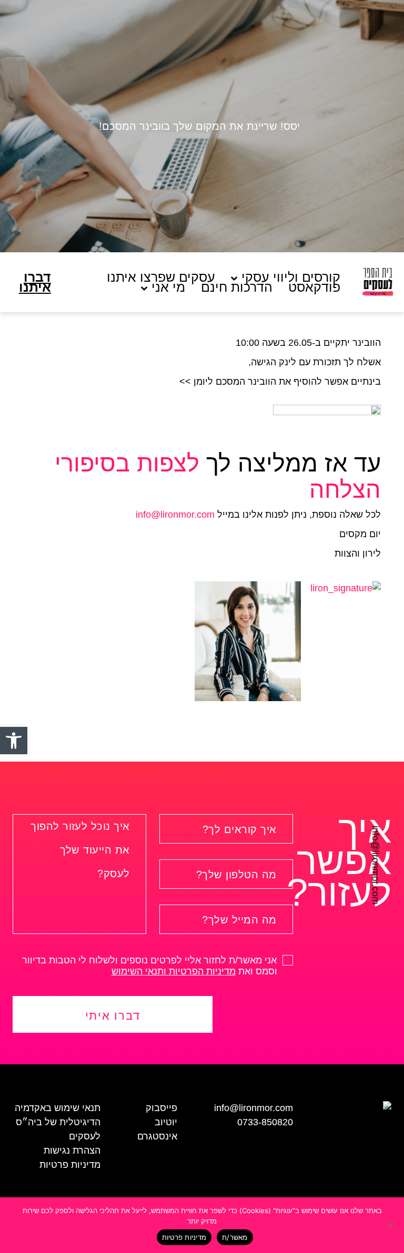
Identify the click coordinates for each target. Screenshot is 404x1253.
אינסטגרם (157, 1136)
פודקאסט (314, 287)
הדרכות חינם (236, 287)
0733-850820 (265, 1122)
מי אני (168, 287)
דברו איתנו (35, 282)
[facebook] (11, 835)
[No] (391, 1225)
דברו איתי (112, 1015)
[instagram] (11, 854)
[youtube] (11, 874)
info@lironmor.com (375, 864)
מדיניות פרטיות (69, 1164)
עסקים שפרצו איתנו (161, 277)
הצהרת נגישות (72, 1150)
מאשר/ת (235, 1237)
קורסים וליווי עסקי (290, 277)
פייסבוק (161, 1108)
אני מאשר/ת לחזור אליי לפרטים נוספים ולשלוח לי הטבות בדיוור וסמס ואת (150, 966)
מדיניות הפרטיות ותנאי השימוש (174, 971)
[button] (13, 740)
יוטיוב (166, 1122)
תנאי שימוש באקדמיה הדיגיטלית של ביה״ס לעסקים (57, 1122)
